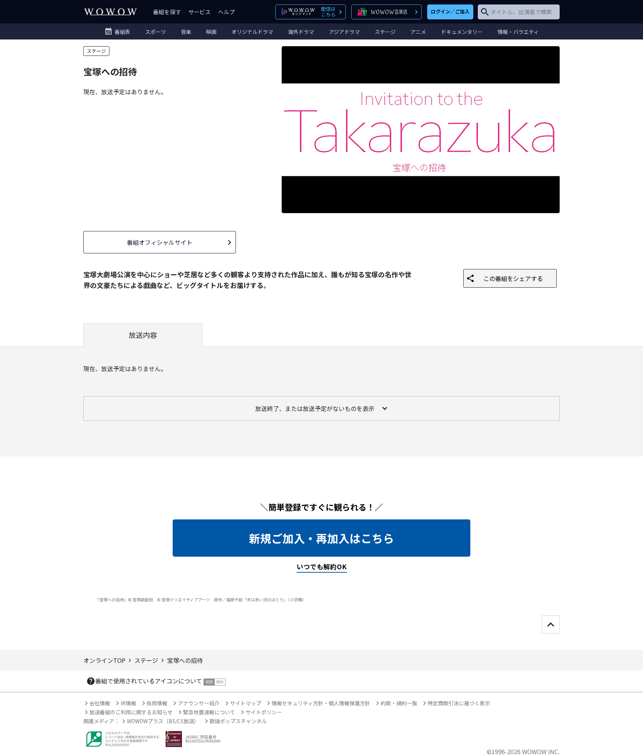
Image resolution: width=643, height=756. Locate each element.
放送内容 (143, 335)
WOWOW (110, 11)
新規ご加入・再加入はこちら (321, 538)
